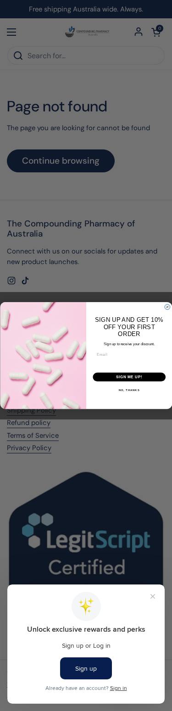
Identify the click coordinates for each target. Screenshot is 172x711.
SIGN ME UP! (129, 377)
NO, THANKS (128, 390)
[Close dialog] (167, 307)
